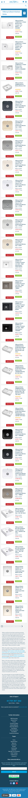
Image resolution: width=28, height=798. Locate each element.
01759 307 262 (14, 701)
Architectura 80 (5, 655)
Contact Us (14, 756)
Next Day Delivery (14, 730)
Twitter (14, 783)
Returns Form (14, 720)
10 (20, 626)
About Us (14, 743)
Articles (14, 746)
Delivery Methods (14, 725)
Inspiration (14, 749)
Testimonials (14, 748)
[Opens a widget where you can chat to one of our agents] (5, 795)
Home (14, 740)
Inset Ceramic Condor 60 (13, 650)
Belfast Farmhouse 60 (19, 655)
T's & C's (14, 721)
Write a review (18, 71)
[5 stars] (18, 30)
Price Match (14, 731)
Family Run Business (14, 733)
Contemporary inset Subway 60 (16, 652)
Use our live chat (23, 707)
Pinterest (17, 783)
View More (18, 36)
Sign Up (14, 771)
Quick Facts (14, 744)
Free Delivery (14, 728)
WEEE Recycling (14, 718)
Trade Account (14, 754)
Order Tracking (14, 753)
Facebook (11, 783)
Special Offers (14, 741)
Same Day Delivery (14, 726)
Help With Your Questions (14, 751)
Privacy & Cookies (14, 723)
